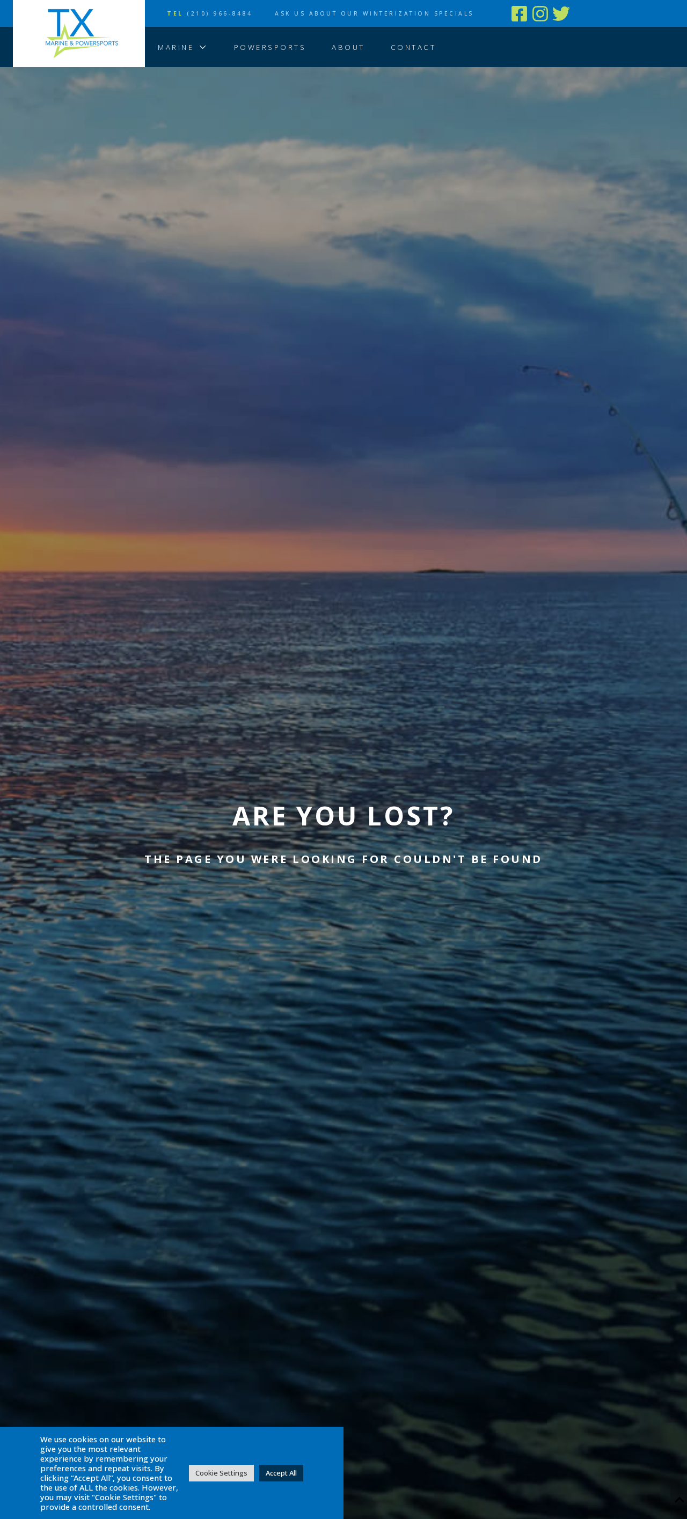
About (348, 47)
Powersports (270, 47)
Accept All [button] (281, 1473)
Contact (413, 47)
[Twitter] (561, 14)
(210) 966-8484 (209, 13)
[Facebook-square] (519, 14)
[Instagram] (540, 14)
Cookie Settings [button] (221, 1473)
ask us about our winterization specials (381, 13)
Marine (176, 47)
